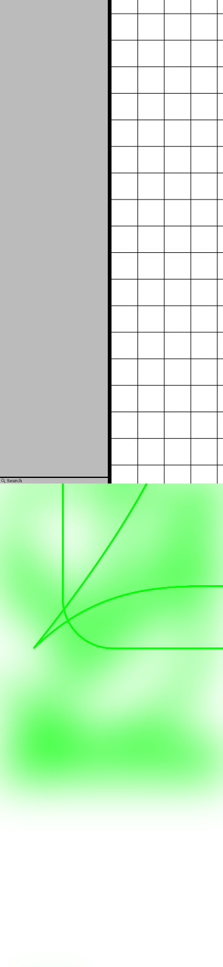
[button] (121, 204)
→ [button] (204, 158)
